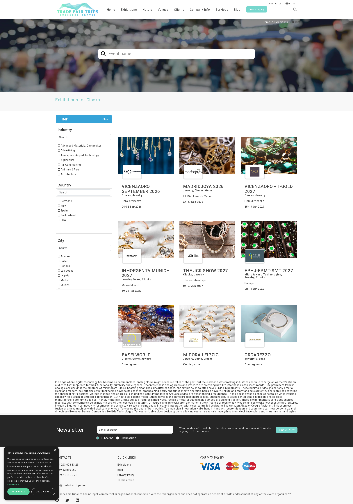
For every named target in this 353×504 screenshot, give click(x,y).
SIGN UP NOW (287, 429)
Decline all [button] (43, 491)
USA (63, 220)
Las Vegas (66, 270)
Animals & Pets (70, 169)
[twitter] (67, 500)
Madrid (64, 280)
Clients (179, 9)
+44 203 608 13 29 (67, 464)
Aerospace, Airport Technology (79, 155)
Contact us (275, 4)
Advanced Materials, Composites (81, 145)
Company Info (200, 9)
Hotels (147, 9)
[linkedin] (77, 500)
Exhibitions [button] (129, 9)
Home (111, 9)
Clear (105, 119)
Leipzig (64, 275)
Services (221, 9)
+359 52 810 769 (66, 469)
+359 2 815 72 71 (66, 474)
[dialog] (31, 473)
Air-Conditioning (70, 164)
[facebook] (57, 500)
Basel (63, 261)
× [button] (54, 450)
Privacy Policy (126, 474)
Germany (66, 201)
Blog (237, 9)
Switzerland (68, 215)
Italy (63, 205)
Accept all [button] (18, 491)
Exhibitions (281, 22)
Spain (64, 210)
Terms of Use (125, 480)
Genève (65, 265)
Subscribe (107, 438)
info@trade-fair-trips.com (71, 485)
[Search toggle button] (295, 9)
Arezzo (65, 256)
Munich (65, 285)
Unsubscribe (128, 438)
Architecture (68, 174)
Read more (13, 484)
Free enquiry (256, 9)
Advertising (67, 150)
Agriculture (67, 159)
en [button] (290, 4)
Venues (163, 9)
